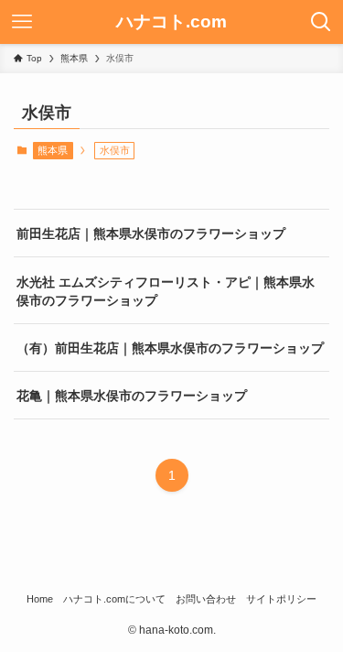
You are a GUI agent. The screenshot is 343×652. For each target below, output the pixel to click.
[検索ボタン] (321, 22)
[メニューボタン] (22, 22)
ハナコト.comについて (114, 598)
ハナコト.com (171, 22)
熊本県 (53, 150)
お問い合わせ (206, 598)
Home (40, 598)
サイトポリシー (281, 598)
